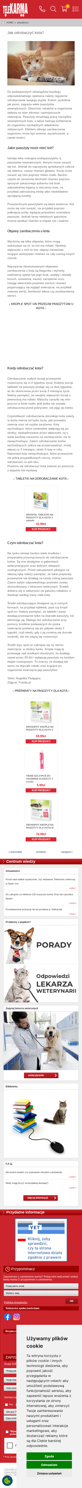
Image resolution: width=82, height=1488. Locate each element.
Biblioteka (12, 1086)
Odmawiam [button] (49, 1465)
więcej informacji (38, 1197)
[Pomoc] (42, 9)
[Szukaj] (53, 9)
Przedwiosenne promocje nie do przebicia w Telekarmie (34, 909)
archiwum (41, 852)
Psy (11, 1404)
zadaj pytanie (36, 1075)
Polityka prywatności (15, 1302)
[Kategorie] (75, 9)
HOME (9, 22)
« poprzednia (15, 852)
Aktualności (13, 871)
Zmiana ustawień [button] (49, 1473)
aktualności (23, 22)
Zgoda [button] (49, 1456)
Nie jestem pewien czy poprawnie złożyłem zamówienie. (34, 1172)
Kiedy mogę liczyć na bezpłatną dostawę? (27, 1183)
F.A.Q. (9, 1163)
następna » (67, 852)
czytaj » (73, 888)
